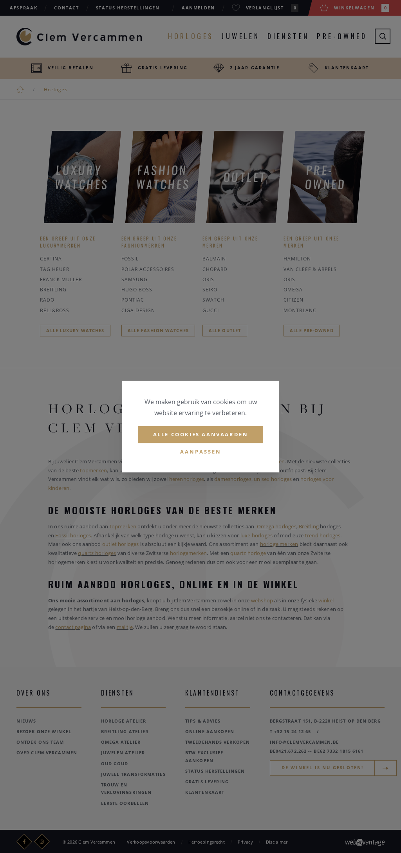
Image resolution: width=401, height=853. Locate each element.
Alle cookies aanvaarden (200, 434)
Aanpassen (200, 451)
